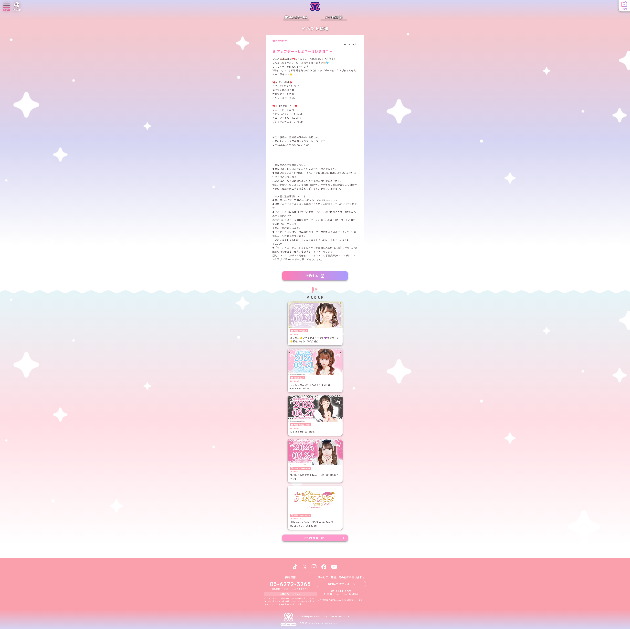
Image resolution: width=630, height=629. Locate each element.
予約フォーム (335, 600)
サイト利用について (318, 616)
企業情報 (304, 616)
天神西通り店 (281, 41)
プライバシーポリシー (339, 616)
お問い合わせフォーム (341, 584)
